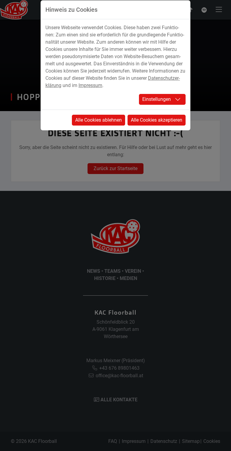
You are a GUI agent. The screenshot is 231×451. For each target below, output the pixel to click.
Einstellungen (156, 99)
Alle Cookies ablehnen (98, 120)
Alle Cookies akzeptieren (156, 120)
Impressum (90, 85)
